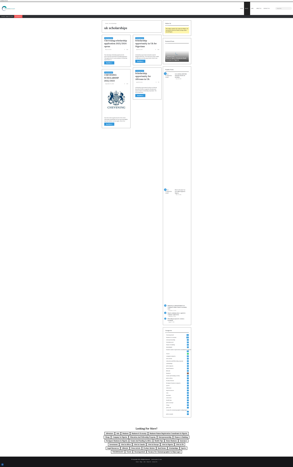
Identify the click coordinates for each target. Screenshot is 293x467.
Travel (167, 353)
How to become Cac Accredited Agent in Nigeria (180, 191)
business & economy (171, 337)
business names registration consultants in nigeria (178, 349)
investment (169, 347)
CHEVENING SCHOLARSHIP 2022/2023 (111, 78)
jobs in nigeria (169, 366)
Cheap (167, 405)
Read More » (109, 63)
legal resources (170, 390)
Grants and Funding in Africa (173, 375)
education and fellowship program (174, 361)
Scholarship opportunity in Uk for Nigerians (146, 43)
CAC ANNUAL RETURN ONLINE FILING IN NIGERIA (181, 75)
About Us (258, 8)
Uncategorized (108, 38)
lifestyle (168, 370)
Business (168, 373)
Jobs (252, 8)
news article (169, 358)
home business (170, 368)
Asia (167, 392)
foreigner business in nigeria (173, 383)
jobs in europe (169, 402)
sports (168, 385)
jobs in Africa (169, 378)
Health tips (169, 400)
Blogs (246, 8)
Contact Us (266, 8)
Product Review (170, 380)
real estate (169, 397)
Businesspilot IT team (156, 459)
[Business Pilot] (8, 8)
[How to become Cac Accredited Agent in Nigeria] (169, 246)
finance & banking (170, 344)
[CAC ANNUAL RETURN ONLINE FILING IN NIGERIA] (169, 130)
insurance (168, 395)
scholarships (169, 363)
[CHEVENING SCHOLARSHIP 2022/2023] (116, 100)
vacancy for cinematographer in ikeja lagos (176, 410)
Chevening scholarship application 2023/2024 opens (115, 43)
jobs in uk (168, 407)
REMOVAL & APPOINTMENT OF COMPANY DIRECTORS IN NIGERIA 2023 (177, 307)
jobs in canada (169, 414)
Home (241, 8)
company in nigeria (170, 356)
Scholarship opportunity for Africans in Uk (143, 76)
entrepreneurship (170, 339)
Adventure (168, 388)
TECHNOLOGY (170, 342)
